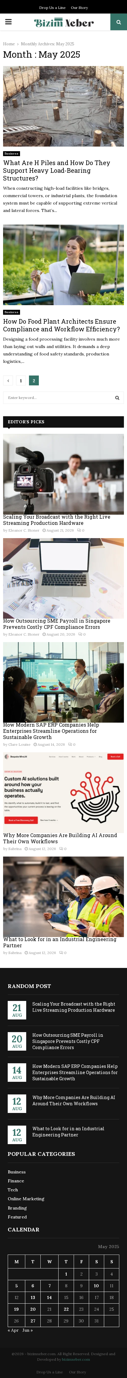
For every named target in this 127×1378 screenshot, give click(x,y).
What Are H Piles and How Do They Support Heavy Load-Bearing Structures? (56, 170)
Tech (13, 1190)
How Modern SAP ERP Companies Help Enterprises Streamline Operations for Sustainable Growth (51, 730)
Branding (17, 1208)
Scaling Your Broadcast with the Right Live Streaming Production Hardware (56, 519)
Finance (16, 1181)
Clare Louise (19, 744)
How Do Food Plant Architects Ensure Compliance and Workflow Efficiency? (61, 325)
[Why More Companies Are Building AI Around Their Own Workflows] (63, 792)
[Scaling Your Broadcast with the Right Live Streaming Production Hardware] (63, 474)
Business (11, 153)
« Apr (13, 1330)
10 (96, 1286)
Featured (17, 1217)
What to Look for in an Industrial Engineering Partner (60, 942)
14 (49, 1297)
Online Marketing (26, 1199)
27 (33, 1321)
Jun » (28, 1330)
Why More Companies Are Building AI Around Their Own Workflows (60, 838)
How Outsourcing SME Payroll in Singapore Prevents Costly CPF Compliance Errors (56, 623)
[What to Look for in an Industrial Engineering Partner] (63, 897)
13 (33, 1297)
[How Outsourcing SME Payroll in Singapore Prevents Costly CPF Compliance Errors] (63, 578)
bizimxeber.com (76, 1359)
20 (33, 1309)
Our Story (79, 7)
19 (16, 1309)
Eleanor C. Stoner (23, 530)
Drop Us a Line (52, 7)
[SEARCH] (117, 398)
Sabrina (15, 848)
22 (66, 1309)
